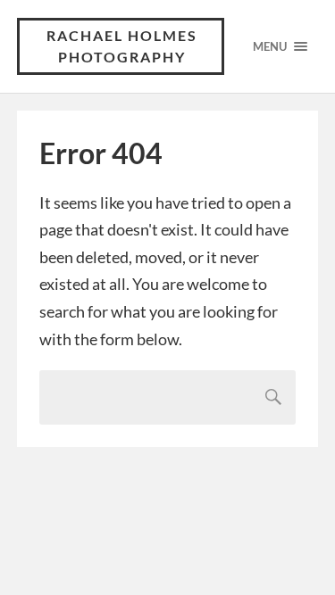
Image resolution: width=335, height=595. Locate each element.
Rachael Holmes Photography (121, 46)
